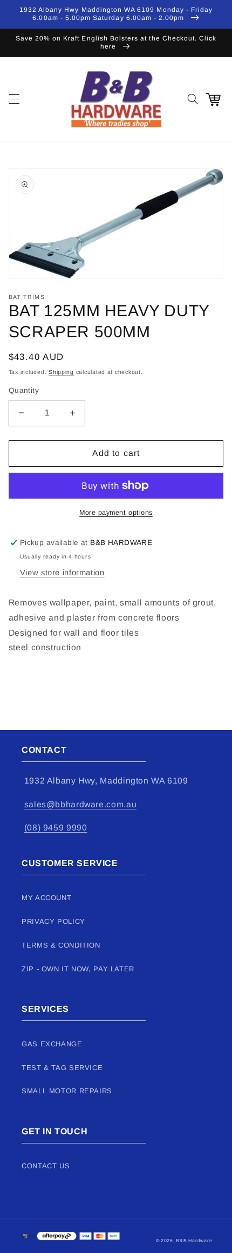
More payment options (116, 512)
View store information (62, 572)
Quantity (24, 390)
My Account (46, 898)
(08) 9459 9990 (55, 827)
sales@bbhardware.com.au (80, 804)
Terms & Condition (61, 945)
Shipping (61, 372)
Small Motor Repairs (67, 1091)
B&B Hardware (194, 1240)
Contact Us (46, 1166)
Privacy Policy (53, 921)
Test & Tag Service (62, 1068)
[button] (14, 98)
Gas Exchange (52, 1044)
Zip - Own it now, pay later (78, 969)
